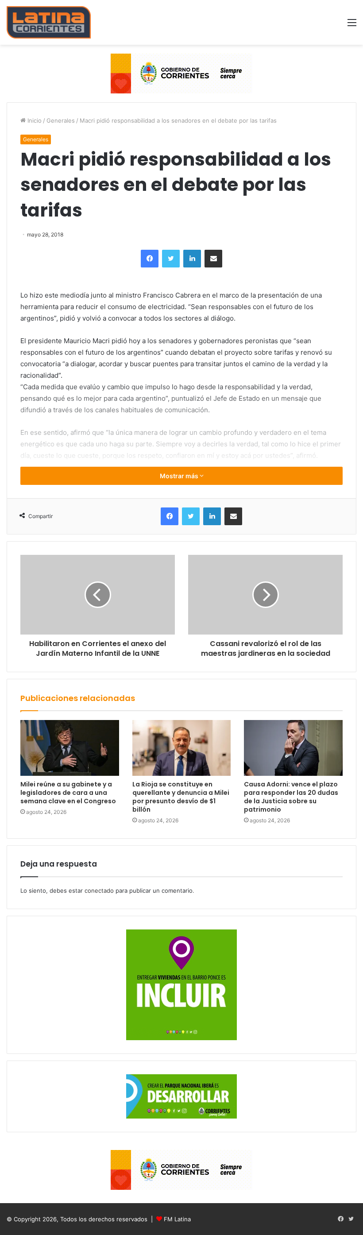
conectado (99, 890)
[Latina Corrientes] (49, 22)
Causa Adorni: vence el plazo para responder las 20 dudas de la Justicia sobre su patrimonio (291, 797)
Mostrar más (180, 476)
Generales (60, 120)
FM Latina (177, 1219)
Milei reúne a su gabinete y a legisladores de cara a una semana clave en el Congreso (68, 792)
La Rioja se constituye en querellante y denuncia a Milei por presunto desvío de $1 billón (180, 797)
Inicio (34, 120)
